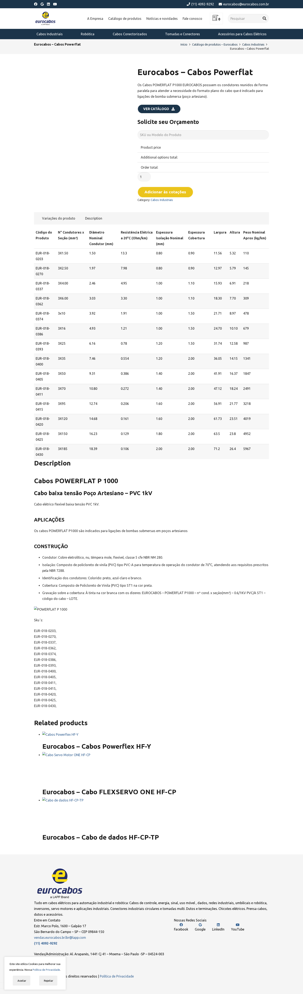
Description (93, 218)
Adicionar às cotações (165, 192)
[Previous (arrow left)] (1, 988)
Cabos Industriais (253, 44)
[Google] (42, 4)
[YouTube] (55, 4)
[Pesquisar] (264, 18)
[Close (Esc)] (1, 982)
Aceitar (21, 980)
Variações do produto (58, 218)
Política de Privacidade (117, 976)
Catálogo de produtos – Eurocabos (215, 44)
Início (183, 44)
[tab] (57, 218)
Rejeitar (48, 980)
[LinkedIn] (48, 4)
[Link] (45, 18)
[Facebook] (35, 4)
